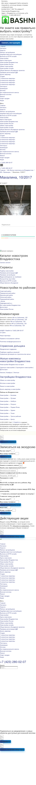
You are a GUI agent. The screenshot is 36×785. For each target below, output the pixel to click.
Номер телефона (6, 510)
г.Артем (2, 301)
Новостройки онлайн (7, 68)
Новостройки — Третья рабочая (10, 416)
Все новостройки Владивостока (10, 305)
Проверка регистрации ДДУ (9, 72)
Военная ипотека (5, 94)
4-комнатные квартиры (7, 84)
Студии (2, 76)
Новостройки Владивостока (9, 62)
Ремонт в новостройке (7, 386)
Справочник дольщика (12, 345)
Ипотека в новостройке (7, 383)
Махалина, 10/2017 (16, 177)
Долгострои (4, 307)
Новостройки (4, 58)
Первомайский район (7, 299)
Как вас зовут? (5, 451)
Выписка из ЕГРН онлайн (8, 56)
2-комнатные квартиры (7, 80)
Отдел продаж (4, 98)
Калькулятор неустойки (7, 279)
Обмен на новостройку (7, 380)
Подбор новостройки (7, 271)
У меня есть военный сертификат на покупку (17, 494)
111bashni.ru (16, 422)
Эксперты (3, 48)
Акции (2, 100)
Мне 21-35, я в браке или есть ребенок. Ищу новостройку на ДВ (15, 483)
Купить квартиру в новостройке (10, 389)
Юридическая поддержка (8, 349)
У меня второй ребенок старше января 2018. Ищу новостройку (17, 490)
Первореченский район (7, 293)
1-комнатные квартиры (7, 78)
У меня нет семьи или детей (10, 496)
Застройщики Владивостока (15, 376)
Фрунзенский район (6, 295)
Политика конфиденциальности (10, 341)
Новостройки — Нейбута (8, 401)
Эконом (2, 372)
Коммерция (4, 88)
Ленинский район (5, 297)
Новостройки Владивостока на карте (12, 364)
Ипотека (2, 90)
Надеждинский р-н (6, 303)
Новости (2, 50)
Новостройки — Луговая (8, 398)
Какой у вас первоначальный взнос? (13, 468)
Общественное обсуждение (9, 283)
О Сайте (3, 332)
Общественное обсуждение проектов (12, 70)
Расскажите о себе (6, 478)
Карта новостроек (6, 60)
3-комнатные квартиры (7, 82)
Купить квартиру (5, 74)
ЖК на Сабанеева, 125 (19, 317)
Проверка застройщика (7, 275)
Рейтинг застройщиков (7, 52)
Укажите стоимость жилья (9, 465)
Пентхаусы (3, 86)
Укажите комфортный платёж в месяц (13, 473)
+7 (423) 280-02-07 (6, 162)
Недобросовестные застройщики (11, 54)
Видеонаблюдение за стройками (10, 277)
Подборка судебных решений (9, 352)
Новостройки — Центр (7, 419)
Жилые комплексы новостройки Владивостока (15, 360)
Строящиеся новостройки (24, 367)
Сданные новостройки (7, 367)
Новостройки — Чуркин (7, 410)
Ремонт (2, 96)
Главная (2, 46)
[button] (18, 103)
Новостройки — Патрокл (8, 404)
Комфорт (9, 372)
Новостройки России (6, 64)
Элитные (16, 372)
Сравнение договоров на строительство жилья (15, 354)
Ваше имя (3, 507)
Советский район (5, 291)
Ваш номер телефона (7, 454)
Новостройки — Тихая (7, 413)
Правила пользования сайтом (10, 338)
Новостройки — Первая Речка (10, 407)
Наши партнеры (5, 335)
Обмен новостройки (6, 66)
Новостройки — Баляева (8, 395)
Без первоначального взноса (9, 92)
